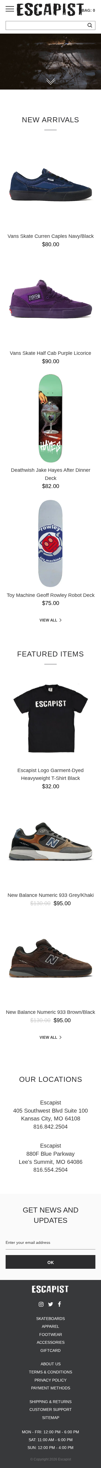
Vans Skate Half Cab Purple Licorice (50, 353)
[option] (50, 62)
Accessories (51, 1342)
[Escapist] (50, 10)
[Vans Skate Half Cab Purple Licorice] (50, 301)
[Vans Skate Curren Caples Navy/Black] (50, 184)
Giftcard (50, 1350)
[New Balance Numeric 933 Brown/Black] (50, 960)
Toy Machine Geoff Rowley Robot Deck (51, 595)
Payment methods (50, 1388)
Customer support (50, 1409)
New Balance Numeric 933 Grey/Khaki (51, 895)
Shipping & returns (50, 1401)
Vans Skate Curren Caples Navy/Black (51, 236)
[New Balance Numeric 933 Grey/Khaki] (50, 843)
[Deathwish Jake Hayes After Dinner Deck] (50, 418)
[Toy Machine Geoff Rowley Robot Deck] (50, 543)
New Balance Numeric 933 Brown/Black (50, 1012)
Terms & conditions (50, 1372)
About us (51, 1364)
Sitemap (50, 1417)
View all (48, 620)
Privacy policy (50, 1380)
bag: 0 (88, 10)
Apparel (50, 1326)
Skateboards (50, 1318)
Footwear (50, 1334)
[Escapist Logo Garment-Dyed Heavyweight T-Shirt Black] (50, 718)
